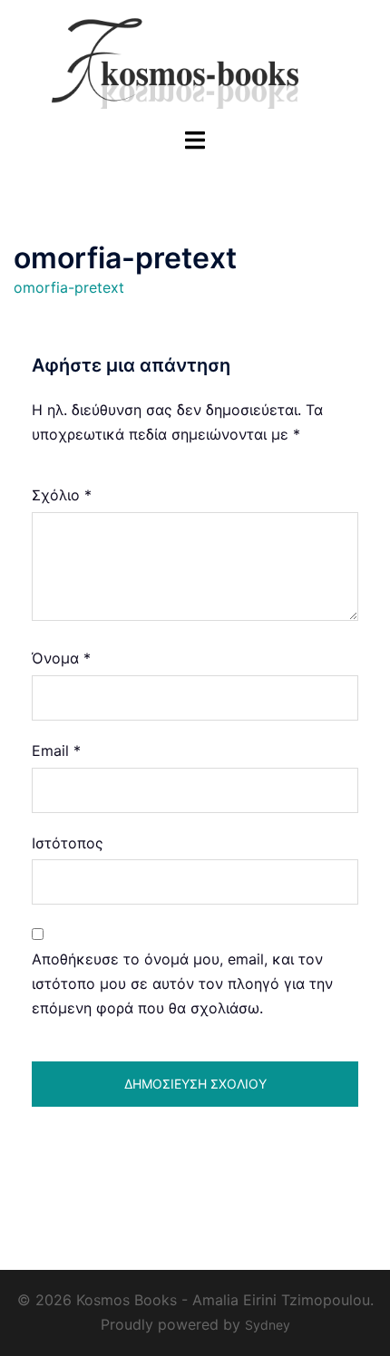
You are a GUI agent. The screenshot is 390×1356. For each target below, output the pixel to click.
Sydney (267, 1324)
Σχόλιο (62, 495)
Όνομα (61, 658)
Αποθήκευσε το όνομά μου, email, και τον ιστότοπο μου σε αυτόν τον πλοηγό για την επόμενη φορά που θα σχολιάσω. (182, 983)
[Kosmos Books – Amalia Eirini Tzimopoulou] (195, 62)
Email (56, 750)
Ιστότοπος (67, 843)
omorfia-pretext (69, 287)
